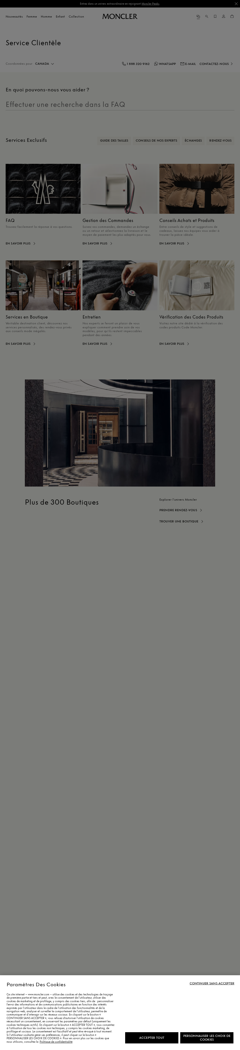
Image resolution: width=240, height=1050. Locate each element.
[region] (120, 1012)
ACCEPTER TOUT (151, 1038)
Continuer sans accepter (212, 983)
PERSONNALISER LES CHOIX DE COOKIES (207, 1038)
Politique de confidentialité (56, 1041)
